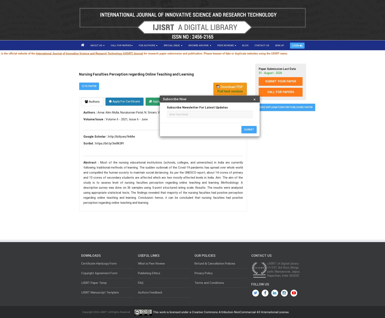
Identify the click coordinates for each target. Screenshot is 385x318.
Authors (94, 101)
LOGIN (296, 45)
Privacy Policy (204, 273)
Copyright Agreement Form (99, 273)
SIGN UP (279, 45)
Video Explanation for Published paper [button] (285, 107)
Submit (249, 129)
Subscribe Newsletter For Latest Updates (197, 107)
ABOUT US (96, 45)
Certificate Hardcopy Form (99, 263)
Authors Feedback (150, 292)
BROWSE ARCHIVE (198, 45)
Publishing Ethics (149, 273)
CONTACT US (261, 45)
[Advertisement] (280, 175)
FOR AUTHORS (147, 45)
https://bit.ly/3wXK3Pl (109, 143)
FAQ (140, 283)
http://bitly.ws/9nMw (121, 136)
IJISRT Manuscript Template (100, 292)
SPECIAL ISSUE (172, 45)
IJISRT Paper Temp (94, 283)
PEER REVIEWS (225, 45)
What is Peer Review (151, 263)
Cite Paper (89, 86)
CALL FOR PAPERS (121, 45)
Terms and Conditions (209, 283)
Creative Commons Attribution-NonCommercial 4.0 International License (240, 312)
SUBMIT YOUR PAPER (280, 81)
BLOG (245, 45)
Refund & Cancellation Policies (215, 263)
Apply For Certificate (126, 101)
